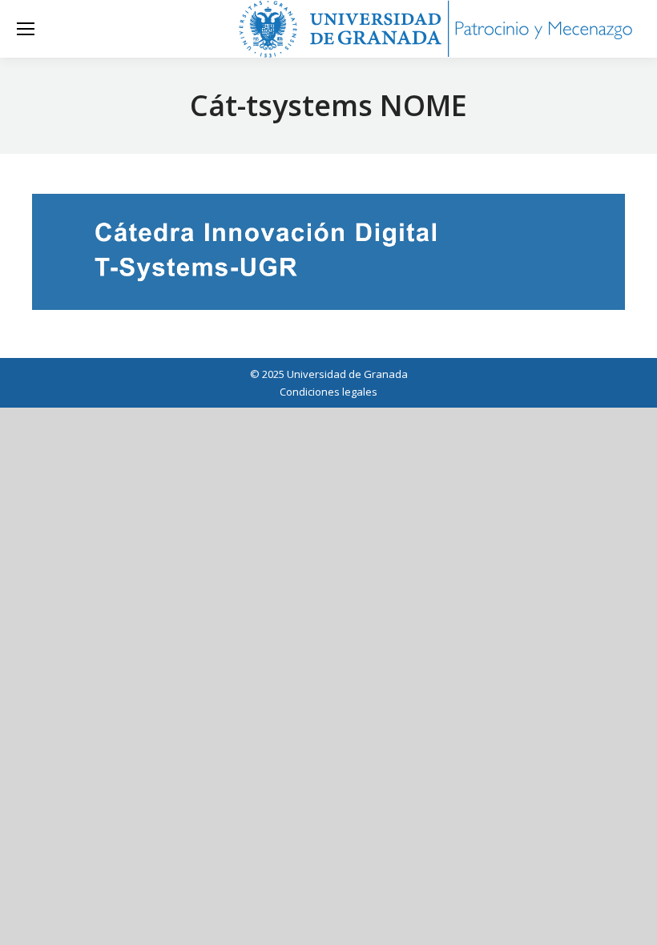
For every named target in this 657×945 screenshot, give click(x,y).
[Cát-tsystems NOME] (328, 252)
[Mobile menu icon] (25, 28)
